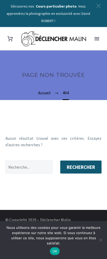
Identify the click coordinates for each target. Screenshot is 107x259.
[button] (98, 6)
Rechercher (81, 167)
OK (54, 251)
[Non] (100, 240)
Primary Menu (97, 39)
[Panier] (10, 39)
